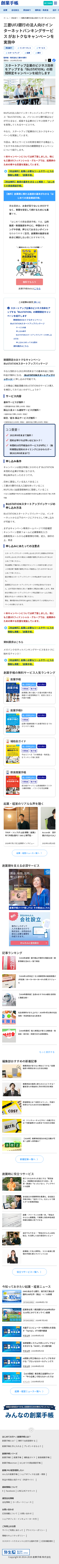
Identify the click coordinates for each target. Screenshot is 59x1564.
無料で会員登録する (27, 1440)
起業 (28, 53)
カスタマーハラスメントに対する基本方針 (20, 1541)
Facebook (10, 1490)
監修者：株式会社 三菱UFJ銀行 (15, 57)
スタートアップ (13, 53)
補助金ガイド (29, 1457)
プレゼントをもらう (32, 1446)
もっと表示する (47, 1052)
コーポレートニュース (22, 1502)
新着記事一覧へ (27, 1159)
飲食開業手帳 (44, 1457)
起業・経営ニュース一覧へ (27, 853)
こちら (37, 288)
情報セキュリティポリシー (13, 1535)
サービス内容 (21, 327)
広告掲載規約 (47, 1541)
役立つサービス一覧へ (28, 1271)
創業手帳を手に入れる (11, 1446)
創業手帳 (17, 1457)
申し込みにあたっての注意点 (26, 342)
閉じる (37, 302)
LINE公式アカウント (26, 1490)
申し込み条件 (21, 331)
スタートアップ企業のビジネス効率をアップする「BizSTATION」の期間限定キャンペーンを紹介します (29, 312)
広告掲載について (10, 1513)
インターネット (25, 48)
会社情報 (6, 1502)
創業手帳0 (6, 1457)
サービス (42, 48)
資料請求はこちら (21, 346)
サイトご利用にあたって (12, 1530)
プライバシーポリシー (35, 1530)
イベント (26, 1381)
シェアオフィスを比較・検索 (32, 1474)
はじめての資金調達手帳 (30, 1462)
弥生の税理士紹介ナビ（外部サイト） (18, 1479)
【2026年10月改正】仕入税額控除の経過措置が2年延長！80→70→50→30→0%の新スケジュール (37, 979)
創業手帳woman (9, 1462)
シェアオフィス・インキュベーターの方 (19, 1518)
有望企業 (26, 1335)
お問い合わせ (26, 1513)
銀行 (39, 53)
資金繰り (9, 48)
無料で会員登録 (48, 3)
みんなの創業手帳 (10, 1474)
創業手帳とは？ (9, 1440)
